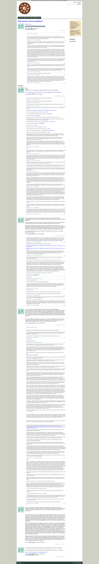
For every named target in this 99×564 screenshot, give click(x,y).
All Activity (21, 17)
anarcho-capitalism (28, 26)
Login (75, 2)
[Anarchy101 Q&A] (24, 14)
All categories (72, 41)
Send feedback (19, 562)
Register (79, 2)
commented (29, 71)
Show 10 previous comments (32, 33)
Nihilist (35, 125)
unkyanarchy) (49, 113)
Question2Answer (79, 562)
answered (27, 94)
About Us (38, 17)
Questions (27, 17)
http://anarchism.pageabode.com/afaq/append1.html (36, 552)
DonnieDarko (37, 115)
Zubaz (49, 128)
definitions (43, 26)
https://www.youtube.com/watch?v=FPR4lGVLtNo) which (41, 426)
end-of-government (36, 26)
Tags (33, 17)
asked (26, 28)
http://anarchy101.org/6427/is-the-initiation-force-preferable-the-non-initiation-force (41, 110)
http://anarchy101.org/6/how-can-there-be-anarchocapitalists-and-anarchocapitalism (43, 92)
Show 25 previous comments (31, 327)
